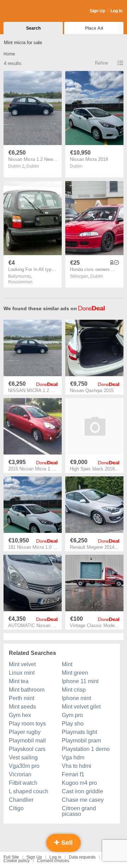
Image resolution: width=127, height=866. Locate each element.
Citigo (16, 808)
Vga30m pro (24, 766)
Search (33, 28)
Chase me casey (83, 800)
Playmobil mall (27, 741)
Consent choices (53, 860)
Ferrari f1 (73, 774)
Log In (116, 10)
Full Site (11, 857)
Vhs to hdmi (76, 766)
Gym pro (72, 715)
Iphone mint (76, 698)
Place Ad (94, 28)
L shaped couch (28, 791)
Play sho (73, 724)
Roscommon (20, 281)
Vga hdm (73, 757)
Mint (67, 664)
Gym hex (20, 715)
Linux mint (22, 673)
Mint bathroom (26, 690)
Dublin (32, 166)
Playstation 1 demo (86, 749)
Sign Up (97, 10)
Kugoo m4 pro (79, 783)
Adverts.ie (31, 11)
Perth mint (21, 698)
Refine (101, 63)
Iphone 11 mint (80, 681)
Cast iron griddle (82, 791)
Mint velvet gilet (81, 707)
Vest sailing (23, 757)
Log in (55, 857)
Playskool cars (27, 749)
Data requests (82, 857)
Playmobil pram (81, 741)
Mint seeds (22, 707)
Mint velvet (22, 664)
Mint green (75, 673)
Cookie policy (17, 860)
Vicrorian (20, 774)
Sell (66, 842)
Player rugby (25, 732)
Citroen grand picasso (79, 811)
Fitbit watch (23, 783)
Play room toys (27, 724)
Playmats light (79, 732)
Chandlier (21, 800)
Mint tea (19, 681)
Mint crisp (74, 690)
